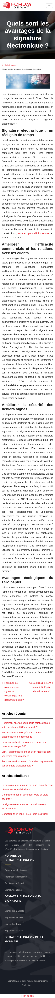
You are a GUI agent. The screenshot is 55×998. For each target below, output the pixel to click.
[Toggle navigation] (49, 5)
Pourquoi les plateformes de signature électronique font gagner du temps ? (14, 691)
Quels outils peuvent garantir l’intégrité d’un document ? (40, 687)
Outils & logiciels (10, 65)
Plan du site (27, 996)
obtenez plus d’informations (33, 233)
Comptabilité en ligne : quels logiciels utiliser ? (26, 814)
